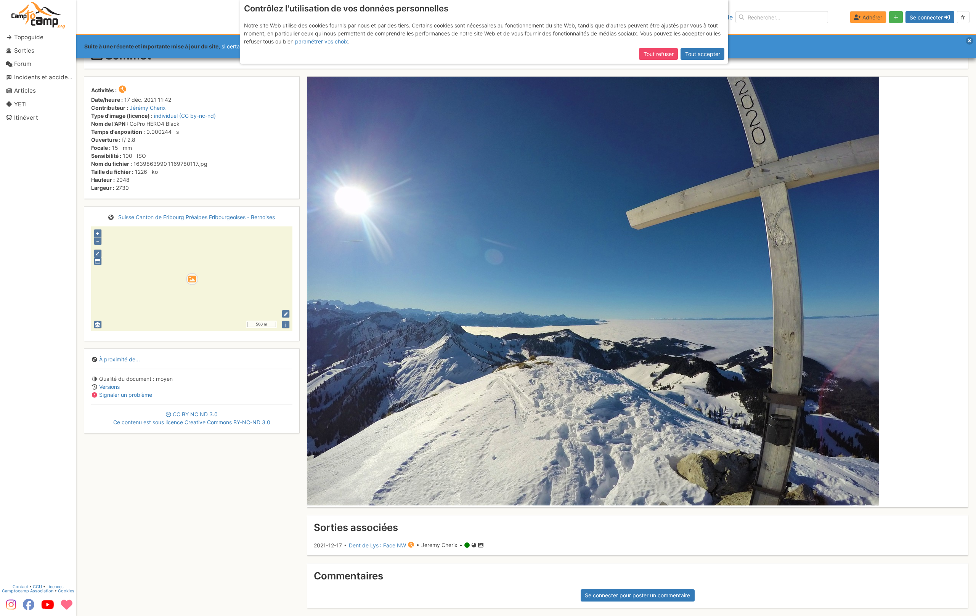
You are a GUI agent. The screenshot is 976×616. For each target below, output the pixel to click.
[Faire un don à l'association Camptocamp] (66, 607)
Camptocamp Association (27, 591)
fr (963, 17)
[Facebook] (28, 607)
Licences (55, 586)
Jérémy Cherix (148, 107)
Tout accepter (702, 54)
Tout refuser (659, 54)
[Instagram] (9, 607)
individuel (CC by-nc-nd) (185, 115)
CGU (37, 586)
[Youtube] (47, 607)
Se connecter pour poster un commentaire (637, 595)
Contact (20, 586)
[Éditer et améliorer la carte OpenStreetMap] (285, 314)
